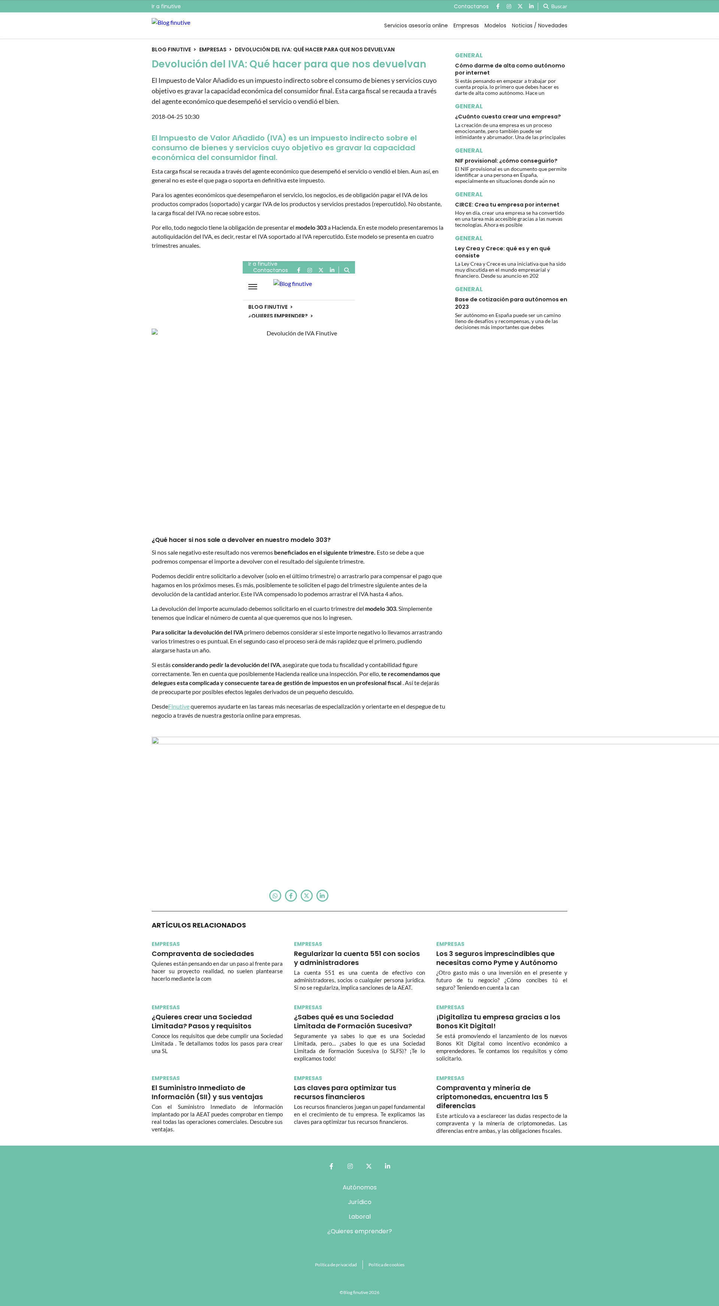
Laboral (360, 1216)
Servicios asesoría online (416, 25)
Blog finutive (171, 49)
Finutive (178, 706)
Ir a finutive (166, 6)
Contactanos (471, 6)
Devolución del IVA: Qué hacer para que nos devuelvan (315, 49)
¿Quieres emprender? (359, 1231)
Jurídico (359, 1202)
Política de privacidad (336, 1264)
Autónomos (360, 1187)
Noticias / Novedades (539, 25)
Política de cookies (386, 1264)
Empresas (466, 25)
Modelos (495, 25)
